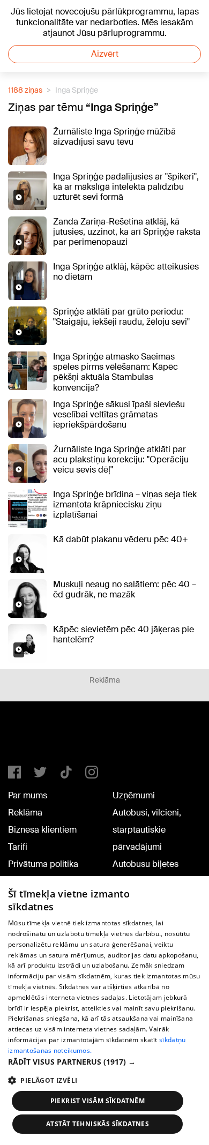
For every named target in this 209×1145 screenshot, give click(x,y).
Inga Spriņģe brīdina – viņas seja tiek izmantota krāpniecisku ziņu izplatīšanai (125, 504)
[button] (104, 1061)
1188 (30, 738)
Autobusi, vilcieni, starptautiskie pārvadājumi (147, 829)
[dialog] (104, 1010)
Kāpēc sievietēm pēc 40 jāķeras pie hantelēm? (123, 634)
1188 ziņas (25, 90)
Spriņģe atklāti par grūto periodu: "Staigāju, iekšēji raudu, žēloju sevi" (121, 316)
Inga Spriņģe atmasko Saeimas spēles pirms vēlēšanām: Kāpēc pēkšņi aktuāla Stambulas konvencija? (115, 372)
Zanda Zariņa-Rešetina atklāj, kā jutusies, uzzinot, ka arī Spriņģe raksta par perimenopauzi (126, 232)
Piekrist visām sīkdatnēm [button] (97, 1100)
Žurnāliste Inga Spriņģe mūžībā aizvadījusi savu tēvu (114, 136)
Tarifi (17, 846)
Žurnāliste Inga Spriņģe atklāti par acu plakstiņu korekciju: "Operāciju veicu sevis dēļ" (121, 459)
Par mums (27, 795)
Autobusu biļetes (145, 864)
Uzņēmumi (134, 795)
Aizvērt (104, 53)
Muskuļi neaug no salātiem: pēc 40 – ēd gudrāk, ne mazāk (124, 589)
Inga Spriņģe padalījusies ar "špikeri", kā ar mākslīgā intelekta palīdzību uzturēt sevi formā (126, 187)
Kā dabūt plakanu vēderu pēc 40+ (120, 539)
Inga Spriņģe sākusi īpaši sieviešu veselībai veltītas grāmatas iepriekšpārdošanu (119, 414)
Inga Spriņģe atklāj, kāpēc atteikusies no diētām (126, 271)
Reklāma (25, 812)
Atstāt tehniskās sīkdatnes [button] (97, 1123)
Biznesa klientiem (42, 829)
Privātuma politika (43, 864)
